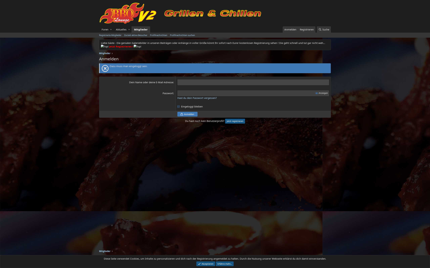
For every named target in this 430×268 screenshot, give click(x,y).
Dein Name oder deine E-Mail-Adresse (151, 82)
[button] (111, 29)
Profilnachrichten (158, 35)
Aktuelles (121, 29)
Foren (105, 29)
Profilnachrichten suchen (182, 35)
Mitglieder (141, 29)
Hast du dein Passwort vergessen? (197, 98)
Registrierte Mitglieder (110, 35)
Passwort (168, 93)
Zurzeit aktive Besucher (135, 35)
